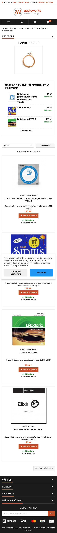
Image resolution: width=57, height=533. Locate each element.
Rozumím (41, 272)
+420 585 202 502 (20, 2)
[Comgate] (28, 521)
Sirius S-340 (24, 107)
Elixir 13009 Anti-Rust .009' (28, 429)
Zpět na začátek (44, 468)
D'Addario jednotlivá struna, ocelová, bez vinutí (27, 98)
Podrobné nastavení (16, 272)
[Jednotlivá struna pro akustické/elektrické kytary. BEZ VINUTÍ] (12, 97)
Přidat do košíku (28, 215)
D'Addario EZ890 (26, 119)
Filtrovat (45, 145)
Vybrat (18, 145)
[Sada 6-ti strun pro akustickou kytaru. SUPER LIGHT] (12, 122)
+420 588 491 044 (45, 2)
